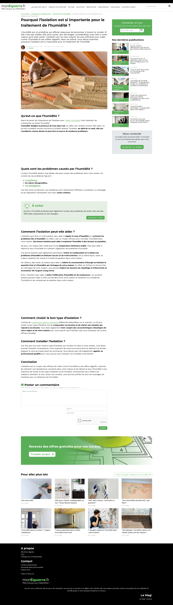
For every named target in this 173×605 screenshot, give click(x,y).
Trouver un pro (40, 454)
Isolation (80, 7)
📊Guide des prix (38, 7)
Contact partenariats (29, 565)
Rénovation (91, 7)
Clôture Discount (27, 574)
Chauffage (115, 7)
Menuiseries (103, 7)
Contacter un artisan (132, 147)
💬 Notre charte (128, 7)
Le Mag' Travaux (145, 599)
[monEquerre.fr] (13, 7)
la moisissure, (31, 180)
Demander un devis (95, 218)
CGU (22, 554)
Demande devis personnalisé (32, 567)
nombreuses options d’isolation (44, 322)
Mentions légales (27, 552)
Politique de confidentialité (31, 557)
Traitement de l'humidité (61, 14)
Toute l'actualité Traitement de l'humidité (132, 475)
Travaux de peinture (57, 7)
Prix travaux (25, 14)
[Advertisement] (64, 148)
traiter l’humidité (72, 120)
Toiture (71, 7)
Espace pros (25, 570)
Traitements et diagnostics (41, 14)
